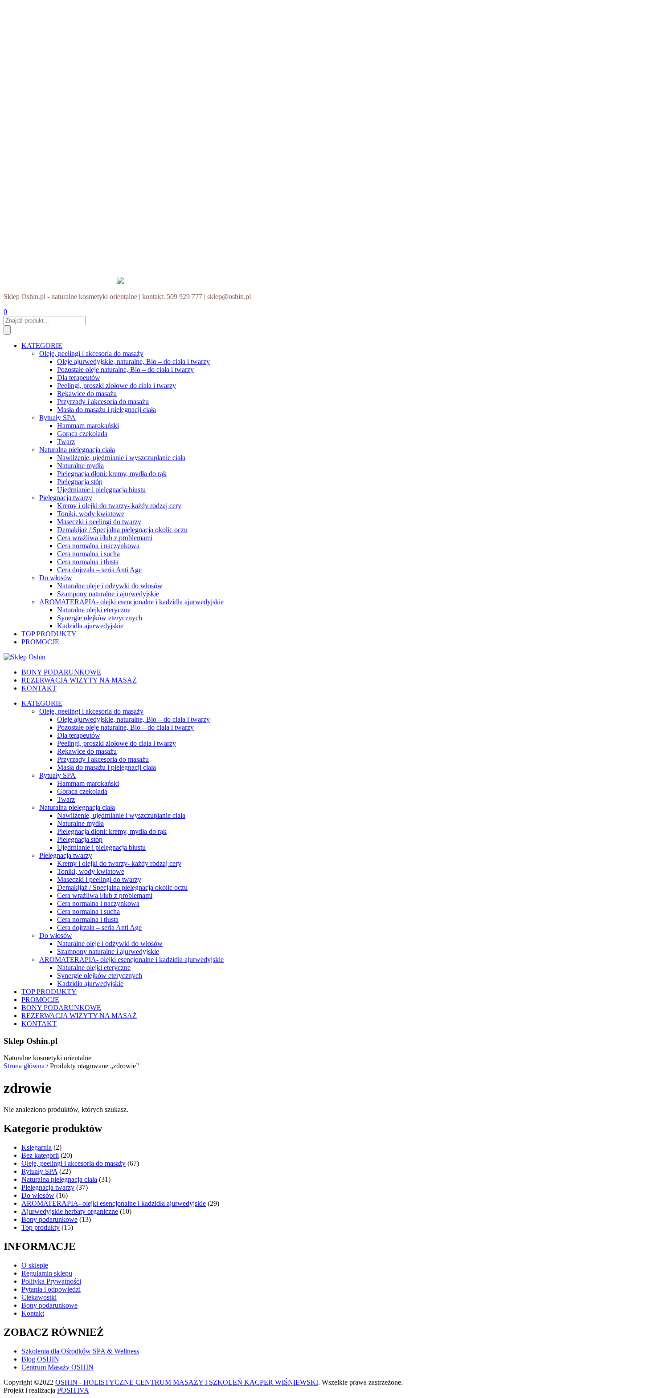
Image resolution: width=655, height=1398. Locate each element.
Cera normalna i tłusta (88, 562)
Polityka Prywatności (51, 1281)
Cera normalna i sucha (88, 554)
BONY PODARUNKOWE (61, 672)
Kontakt (32, 1313)
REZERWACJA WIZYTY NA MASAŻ (79, 680)
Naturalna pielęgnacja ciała (77, 449)
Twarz (66, 441)
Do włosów (55, 578)
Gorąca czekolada (82, 433)
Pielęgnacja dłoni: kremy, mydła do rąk (112, 473)
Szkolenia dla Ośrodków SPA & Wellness (80, 1351)
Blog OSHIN (40, 1359)
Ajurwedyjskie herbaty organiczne (69, 1211)
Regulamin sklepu (46, 1273)
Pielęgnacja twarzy (65, 497)
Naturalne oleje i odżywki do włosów (110, 586)
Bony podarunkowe (49, 1219)
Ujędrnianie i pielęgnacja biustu (101, 489)
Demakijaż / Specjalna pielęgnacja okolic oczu (122, 529)
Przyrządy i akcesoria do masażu (103, 401)
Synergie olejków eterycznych (99, 618)
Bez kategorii (40, 1155)
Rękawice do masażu (87, 393)
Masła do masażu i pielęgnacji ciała (106, 409)
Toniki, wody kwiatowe (90, 513)
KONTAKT (39, 688)
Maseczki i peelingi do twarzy (99, 521)
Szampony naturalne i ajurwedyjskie (108, 594)
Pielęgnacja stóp (79, 481)
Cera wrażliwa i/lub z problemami (104, 537)
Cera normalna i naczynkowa (98, 546)
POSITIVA (73, 1390)
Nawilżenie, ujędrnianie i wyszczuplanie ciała (121, 457)
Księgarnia (36, 1147)
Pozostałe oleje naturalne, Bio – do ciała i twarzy (125, 369)
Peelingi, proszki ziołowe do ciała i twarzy (116, 385)
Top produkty (40, 1227)
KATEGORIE (41, 345)
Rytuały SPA (57, 417)
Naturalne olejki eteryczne (94, 610)
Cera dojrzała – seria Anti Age (99, 570)
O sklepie (34, 1265)
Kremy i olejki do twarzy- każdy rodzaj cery (119, 505)
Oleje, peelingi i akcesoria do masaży (91, 353)
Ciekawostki (39, 1297)
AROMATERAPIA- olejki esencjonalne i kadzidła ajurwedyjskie (131, 602)
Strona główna (24, 1066)
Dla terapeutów (78, 377)
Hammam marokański (88, 425)
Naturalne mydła (80, 465)
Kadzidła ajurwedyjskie (90, 626)
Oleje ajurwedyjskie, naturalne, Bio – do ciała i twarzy (133, 361)
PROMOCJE (40, 642)
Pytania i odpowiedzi (51, 1289)
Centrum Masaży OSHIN (57, 1367)
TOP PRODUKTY (49, 634)
